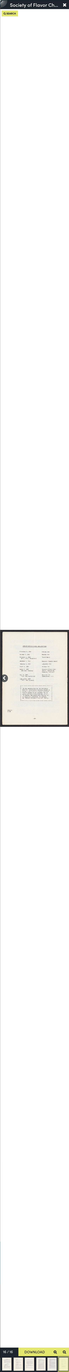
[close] (65, 4)
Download (34, 1351)
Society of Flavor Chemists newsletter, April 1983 (35, 4)
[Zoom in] (55, 1352)
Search (11, 13)
